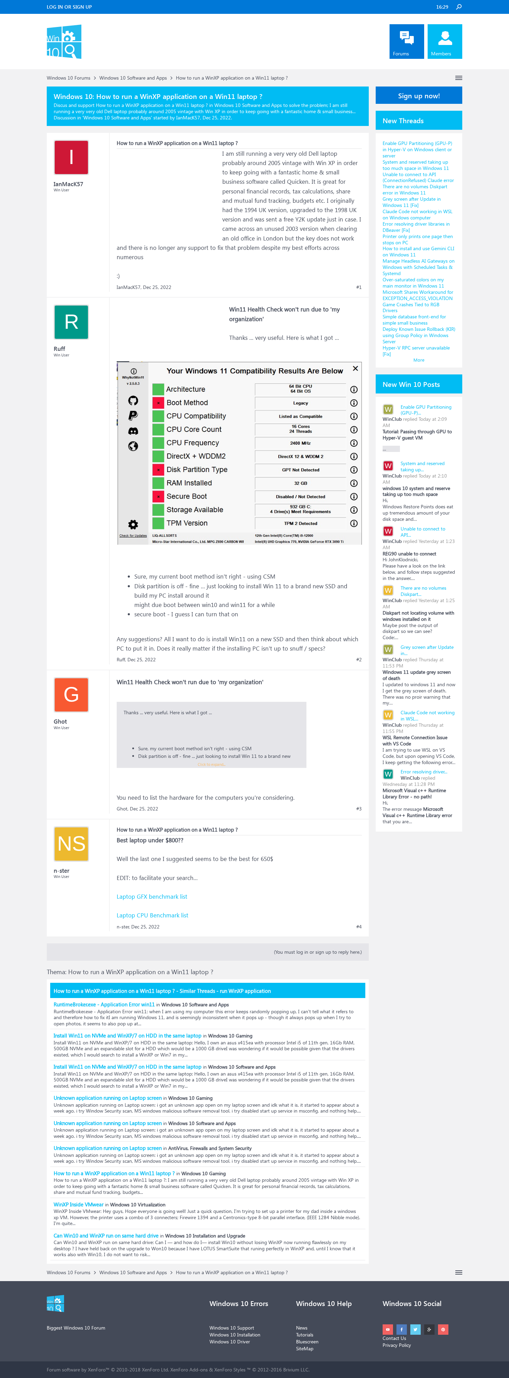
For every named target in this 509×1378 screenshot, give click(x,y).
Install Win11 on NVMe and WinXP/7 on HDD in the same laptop (128, 1035)
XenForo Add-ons (189, 1369)
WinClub (392, 419)
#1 (359, 287)
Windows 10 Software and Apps (117, 117)
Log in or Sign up (69, 6)
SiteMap (304, 1348)
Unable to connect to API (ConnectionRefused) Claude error (418, 177)
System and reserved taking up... (423, 466)
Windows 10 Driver (229, 1341)
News (301, 1327)
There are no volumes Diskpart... (423, 590)
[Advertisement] (169, 192)
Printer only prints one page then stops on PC (418, 239)
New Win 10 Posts (411, 384)
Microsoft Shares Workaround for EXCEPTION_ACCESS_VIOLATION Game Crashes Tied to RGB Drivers (418, 301)
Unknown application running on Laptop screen (108, 1097)
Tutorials (304, 1334)
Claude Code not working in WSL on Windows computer (418, 214)
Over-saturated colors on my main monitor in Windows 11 (413, 282)
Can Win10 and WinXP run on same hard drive (106, 1235)
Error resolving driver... (424, 771)
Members (441, 53)
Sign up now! (419, 95)
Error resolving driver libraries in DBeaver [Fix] (416, 226)
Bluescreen (307, 1341)
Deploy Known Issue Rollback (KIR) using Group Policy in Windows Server (419, 335)
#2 (359, 659)
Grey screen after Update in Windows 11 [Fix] (412, 202)
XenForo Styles (229, 1369)
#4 (359, 927)
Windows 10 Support (231, 1327)
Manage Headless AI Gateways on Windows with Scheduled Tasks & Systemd (419, 266)
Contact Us (394, 1338)
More (419, 360)
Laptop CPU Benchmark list (152, 915)
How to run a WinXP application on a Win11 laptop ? (114, 1173)
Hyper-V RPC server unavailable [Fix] (416, 350)
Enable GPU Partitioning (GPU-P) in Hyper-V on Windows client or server (417, 149)
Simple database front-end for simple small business (414, 319)
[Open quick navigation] (458, 78)
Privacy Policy (397, 1345)
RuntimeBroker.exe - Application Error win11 (104, 1004)
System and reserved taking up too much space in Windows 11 (416, 164)
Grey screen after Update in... (427, 650)
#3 (359, 809)
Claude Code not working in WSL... (428, 715)
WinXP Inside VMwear (79, 1204)
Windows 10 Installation (234, 1334)
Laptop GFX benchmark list (152, 896)
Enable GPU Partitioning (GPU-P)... (426, 410)
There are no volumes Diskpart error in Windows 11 (415, 189)
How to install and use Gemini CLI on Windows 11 (418, 251)
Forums (401, 53)
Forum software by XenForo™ (108, 1369)
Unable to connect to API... (423, 531)
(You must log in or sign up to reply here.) (318, 952)
